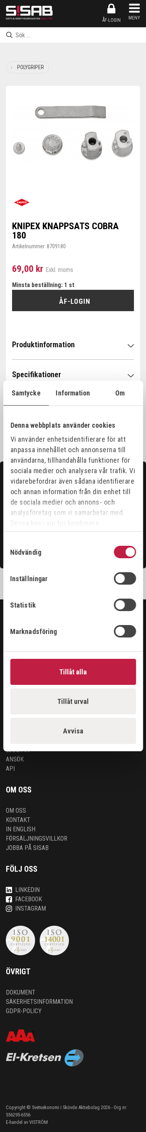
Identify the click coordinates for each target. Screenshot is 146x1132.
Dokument (20, 992)
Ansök (15, 759)
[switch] (125, 578)
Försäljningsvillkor (36, 838)
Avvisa (73, 731)
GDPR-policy (24, 1011)
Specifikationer (36, 374)
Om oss (16, 810)
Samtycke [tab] (26, 393)
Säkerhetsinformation (39, 1001)
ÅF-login (111, 20)
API (10, 768)
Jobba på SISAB (27, 848)
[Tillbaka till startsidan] (29, 12)
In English (20, 829)
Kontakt (18, 820)
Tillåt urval (73, 701)
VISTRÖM (38, 1122)
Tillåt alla (73, 672)
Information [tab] (73, 393)
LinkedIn (27, 889)
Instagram (30, 908)
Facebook (28, 899)
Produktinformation (43, 344)
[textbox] (73, 35)
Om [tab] (120, 393)
